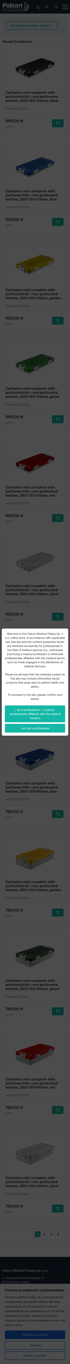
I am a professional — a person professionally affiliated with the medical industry (35, 714)
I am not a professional (35, 728)
